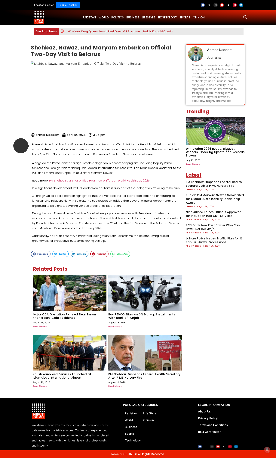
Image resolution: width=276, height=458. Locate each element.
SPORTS (184, 17)
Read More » (40, 326)
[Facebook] (203, 5)
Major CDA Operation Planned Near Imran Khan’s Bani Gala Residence (64, 316)
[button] (20, 145)
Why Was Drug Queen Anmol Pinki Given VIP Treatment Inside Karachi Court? (120, 31)
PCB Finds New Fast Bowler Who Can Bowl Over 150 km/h (213, 227)
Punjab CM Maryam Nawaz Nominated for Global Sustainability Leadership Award (215, 199)
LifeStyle (148, 17)
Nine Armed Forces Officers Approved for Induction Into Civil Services (213, 214)
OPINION (199, 17)
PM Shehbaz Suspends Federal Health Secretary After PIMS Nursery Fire (144, 376)
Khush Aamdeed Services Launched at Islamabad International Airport (62, 376)
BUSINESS (132, 17)
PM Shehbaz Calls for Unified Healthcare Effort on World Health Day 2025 (99, 180)
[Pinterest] (235, 5)
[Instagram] (215, 5)
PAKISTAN (89, 17)
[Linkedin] (241, 5)
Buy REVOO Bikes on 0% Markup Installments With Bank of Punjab (141, 316)
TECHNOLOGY (167, 17)
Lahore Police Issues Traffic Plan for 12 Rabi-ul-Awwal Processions (214, 240)
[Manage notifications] (267, 450)
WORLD (104, 17)
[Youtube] (222, 5)
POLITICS (117, 17)
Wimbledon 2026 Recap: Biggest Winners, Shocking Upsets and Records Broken (215, 152)
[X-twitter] (209, 5)
